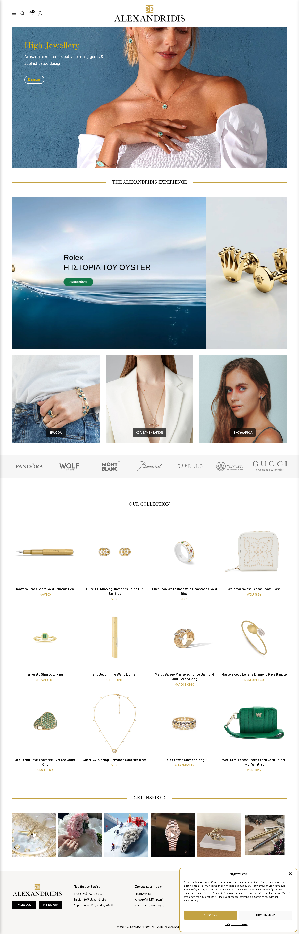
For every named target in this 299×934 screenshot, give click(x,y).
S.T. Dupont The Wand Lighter (115, 674)
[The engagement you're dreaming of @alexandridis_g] (80, 835)
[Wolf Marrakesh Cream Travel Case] (254, 552)
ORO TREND (45, 770)
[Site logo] (149, 13)
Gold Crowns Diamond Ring (184, 760)
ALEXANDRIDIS (45, 680)
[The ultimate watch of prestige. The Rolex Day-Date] (173, 835)
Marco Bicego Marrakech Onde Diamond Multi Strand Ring (184, 676)
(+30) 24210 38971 (92, 894)
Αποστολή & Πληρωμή (149, 899)
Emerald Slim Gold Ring (45, 674)
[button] (290, 874)
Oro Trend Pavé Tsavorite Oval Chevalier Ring (45, 762)
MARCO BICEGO (184, 684)
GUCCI (115, 599)
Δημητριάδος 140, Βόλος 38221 (93, 905)
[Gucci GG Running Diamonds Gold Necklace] (114, 723)
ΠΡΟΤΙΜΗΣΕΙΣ (266, 915)
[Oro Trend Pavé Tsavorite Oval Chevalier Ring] (45, 723)
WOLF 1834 (254, 594)
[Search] (22, 13)
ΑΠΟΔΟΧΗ (210, 915)
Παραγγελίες (143, 894)
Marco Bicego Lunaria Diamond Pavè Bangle (254, 674)
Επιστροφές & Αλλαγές (149, 905)
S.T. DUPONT (114, 680)
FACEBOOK (24, 904)
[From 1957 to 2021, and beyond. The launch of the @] (34, 835)
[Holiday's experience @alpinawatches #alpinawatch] (126, 835)
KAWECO (45, 594)
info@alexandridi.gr (94, 899)
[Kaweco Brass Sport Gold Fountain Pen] (45, 552)
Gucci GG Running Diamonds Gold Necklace (115, 760)
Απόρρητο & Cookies (236, 924)
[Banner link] (29, 466)
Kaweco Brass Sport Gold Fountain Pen (45, 589)
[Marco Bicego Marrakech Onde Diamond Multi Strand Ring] (184, 637)
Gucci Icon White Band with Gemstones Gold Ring (184, 591)
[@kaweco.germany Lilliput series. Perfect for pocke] (265, 835)
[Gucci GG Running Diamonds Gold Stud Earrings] (114, 552)
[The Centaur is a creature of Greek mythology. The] (219, 835)
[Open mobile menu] (14, 13)
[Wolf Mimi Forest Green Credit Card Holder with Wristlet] (254, 723)
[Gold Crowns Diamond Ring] (184, 723)
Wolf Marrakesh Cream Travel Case (254, 589)
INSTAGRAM (50, 904)
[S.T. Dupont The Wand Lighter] (114, 637)
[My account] (40, 13)
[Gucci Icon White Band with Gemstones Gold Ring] (184, 552)
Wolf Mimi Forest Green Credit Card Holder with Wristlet (254, 762)
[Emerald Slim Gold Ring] (45, 637)
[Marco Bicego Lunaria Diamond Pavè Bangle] (254, 637)
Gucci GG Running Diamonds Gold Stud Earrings (114, 591)
